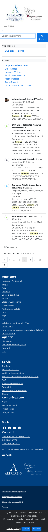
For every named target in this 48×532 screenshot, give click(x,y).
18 (31, 260)
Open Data (7, 326)
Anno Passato (12, 82)
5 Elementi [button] (11, 248)
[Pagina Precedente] (5, 259)
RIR (3, 319)
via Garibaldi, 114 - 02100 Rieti (16, 436)
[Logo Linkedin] (19, 428)
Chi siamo (6, 341)
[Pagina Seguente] (4, 264)
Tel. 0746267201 (9, 440)
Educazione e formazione (14, 390)
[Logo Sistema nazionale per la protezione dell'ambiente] (33, 13)
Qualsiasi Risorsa (14, 51)
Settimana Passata (15, 75)
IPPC (4, 312)
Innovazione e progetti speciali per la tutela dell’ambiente (23, 332)
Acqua (5, 284)
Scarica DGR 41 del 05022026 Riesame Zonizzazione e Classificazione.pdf (27, 133)
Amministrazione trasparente (14, 492)
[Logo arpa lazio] (15, 13)
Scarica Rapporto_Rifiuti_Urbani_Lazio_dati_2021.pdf (27, 191)
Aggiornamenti (9, 405)
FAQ (4, 380)
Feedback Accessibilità (32, 449)
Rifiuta (26, 528)
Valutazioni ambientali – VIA (15, 323)
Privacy (5, 507)
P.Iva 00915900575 (11, 443)
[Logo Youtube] (14, 428)
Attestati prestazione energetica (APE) (20, 376)
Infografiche (8, 412)
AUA (4, 316)
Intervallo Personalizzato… (18, 85)
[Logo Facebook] (4, 428)
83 (41, 260)
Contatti (6, 348)
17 (25, 260)
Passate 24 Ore (13, 72)
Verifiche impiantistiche (13, 373)
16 (20, 260)
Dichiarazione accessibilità (12, 502)
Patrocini (6, 387)
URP (4, 352)
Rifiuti (5, 298)
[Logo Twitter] (9, 428)
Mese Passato (12, 79)
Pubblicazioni (8, 409)
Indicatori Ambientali (12, 281)
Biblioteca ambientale (12, 383)
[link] (2, 31)
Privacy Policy (14, 528)
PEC (4, 449)
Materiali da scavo (10, 369)
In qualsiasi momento (17, 65)
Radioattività (8, 305)
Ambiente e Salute (11, 309)
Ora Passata (11, 69)
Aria (4, 288)
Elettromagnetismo (11, 302)
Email (10, 449)
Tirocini (5, 394)
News (4, 402)
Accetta (37, 528)
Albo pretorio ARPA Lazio (12, 497)
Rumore (6, 291)
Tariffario (6, 366)
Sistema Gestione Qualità (14, 345)
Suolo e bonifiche (10, 295)
